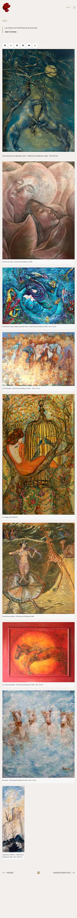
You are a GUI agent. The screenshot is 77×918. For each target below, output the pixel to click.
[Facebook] (4, 45)
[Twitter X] (10, 45)
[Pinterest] (22, 45)
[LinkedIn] (16, 45)
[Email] (28, 45)
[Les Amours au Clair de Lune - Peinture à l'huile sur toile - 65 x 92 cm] (38, 100)
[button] (70, 7)
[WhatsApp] (34, 45)
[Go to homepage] (7, 8)
